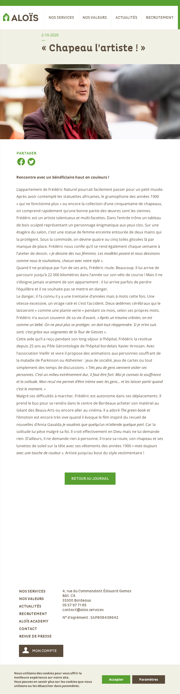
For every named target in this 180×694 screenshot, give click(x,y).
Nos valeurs (94, 17)
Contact (28, 629)
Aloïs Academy (34, 621)
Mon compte (44, 651)
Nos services (61, 17)
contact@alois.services (83, 610)
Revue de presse (35, 636)
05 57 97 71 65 (74, 605)
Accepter (116, 679)
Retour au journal (90, 478)
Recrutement (159, 17)
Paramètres (148, 679)
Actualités (126, 17)
